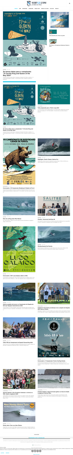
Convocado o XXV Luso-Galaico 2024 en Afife (15, 275)
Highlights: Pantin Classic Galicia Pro (48, 159)
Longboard (30, 8)
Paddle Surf (37, 8)
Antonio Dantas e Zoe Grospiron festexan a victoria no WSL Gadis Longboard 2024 (18, 393)
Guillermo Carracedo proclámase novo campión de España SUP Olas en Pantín (54, 308)
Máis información (36, 454)
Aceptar (2, 452)
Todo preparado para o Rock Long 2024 (57, 35)
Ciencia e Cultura (45, 8)
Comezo (16, 8)
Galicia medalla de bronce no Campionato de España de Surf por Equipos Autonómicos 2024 (18, 304)
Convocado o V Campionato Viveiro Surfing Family (51, 361)
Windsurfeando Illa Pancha (45, 246)
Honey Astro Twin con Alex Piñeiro (12, 425)
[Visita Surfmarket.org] (59, 19)
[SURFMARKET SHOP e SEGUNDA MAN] (36, 437)
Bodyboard (24, 8)
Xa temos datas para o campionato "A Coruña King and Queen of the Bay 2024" (17, 73)
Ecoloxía (52, 8)
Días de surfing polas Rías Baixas (12, 218)
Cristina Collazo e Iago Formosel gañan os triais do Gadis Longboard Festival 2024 (53, 392)
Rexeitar (7, 452)
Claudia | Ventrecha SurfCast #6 (46, 219)
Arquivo (57, 8)
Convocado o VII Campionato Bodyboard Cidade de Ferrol (59, 46)
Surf (20, 8)
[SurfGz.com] (36, 3)
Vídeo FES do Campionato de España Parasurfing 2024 (18, 342)
